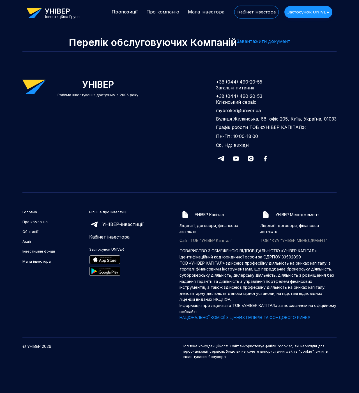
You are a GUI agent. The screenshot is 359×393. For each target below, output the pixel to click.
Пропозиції (125, 12)
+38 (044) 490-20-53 (239, 96)
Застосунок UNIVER (308, 12)
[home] (56, 13)
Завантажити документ (263, 41)
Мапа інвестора (206, 12)
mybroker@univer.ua (238, 110)
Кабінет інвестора (256, 12)
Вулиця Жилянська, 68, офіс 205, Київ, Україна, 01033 (276, 119)
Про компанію (163, 12)
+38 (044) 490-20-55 (239, 82)
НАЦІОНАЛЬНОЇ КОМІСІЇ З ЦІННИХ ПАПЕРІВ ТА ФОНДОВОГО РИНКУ (245, 317)
